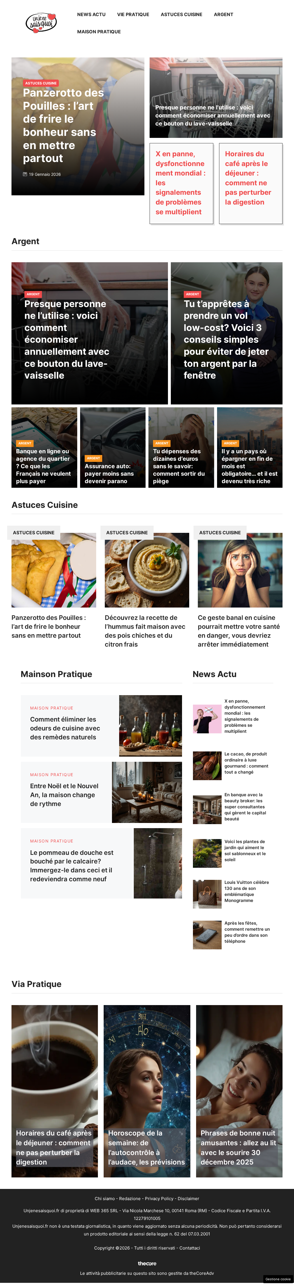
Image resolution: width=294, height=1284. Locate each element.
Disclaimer (188, 1198)
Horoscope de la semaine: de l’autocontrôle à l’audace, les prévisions (146, 1147)
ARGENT (223, 14)
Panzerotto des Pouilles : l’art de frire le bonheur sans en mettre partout (63, 125)
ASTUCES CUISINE (181, 14)
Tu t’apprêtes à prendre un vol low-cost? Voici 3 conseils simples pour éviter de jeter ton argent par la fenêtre (226, 339)
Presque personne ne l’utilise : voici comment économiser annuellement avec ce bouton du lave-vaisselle (212, 115)
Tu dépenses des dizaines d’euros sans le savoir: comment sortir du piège (179, 466)
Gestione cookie (278, 1279)
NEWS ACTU (91, 14)
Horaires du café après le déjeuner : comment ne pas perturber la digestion (54, 1147)
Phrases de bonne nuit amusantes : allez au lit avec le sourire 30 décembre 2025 (238, 1147)
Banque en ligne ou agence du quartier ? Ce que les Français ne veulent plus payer (43, 466)
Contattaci (189, 1248)
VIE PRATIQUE (133, 14)
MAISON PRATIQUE (99, 31)
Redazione (130, 1198)
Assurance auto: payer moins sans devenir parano (109, 474)
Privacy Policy (159, 1198)
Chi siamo (105, 1198)
